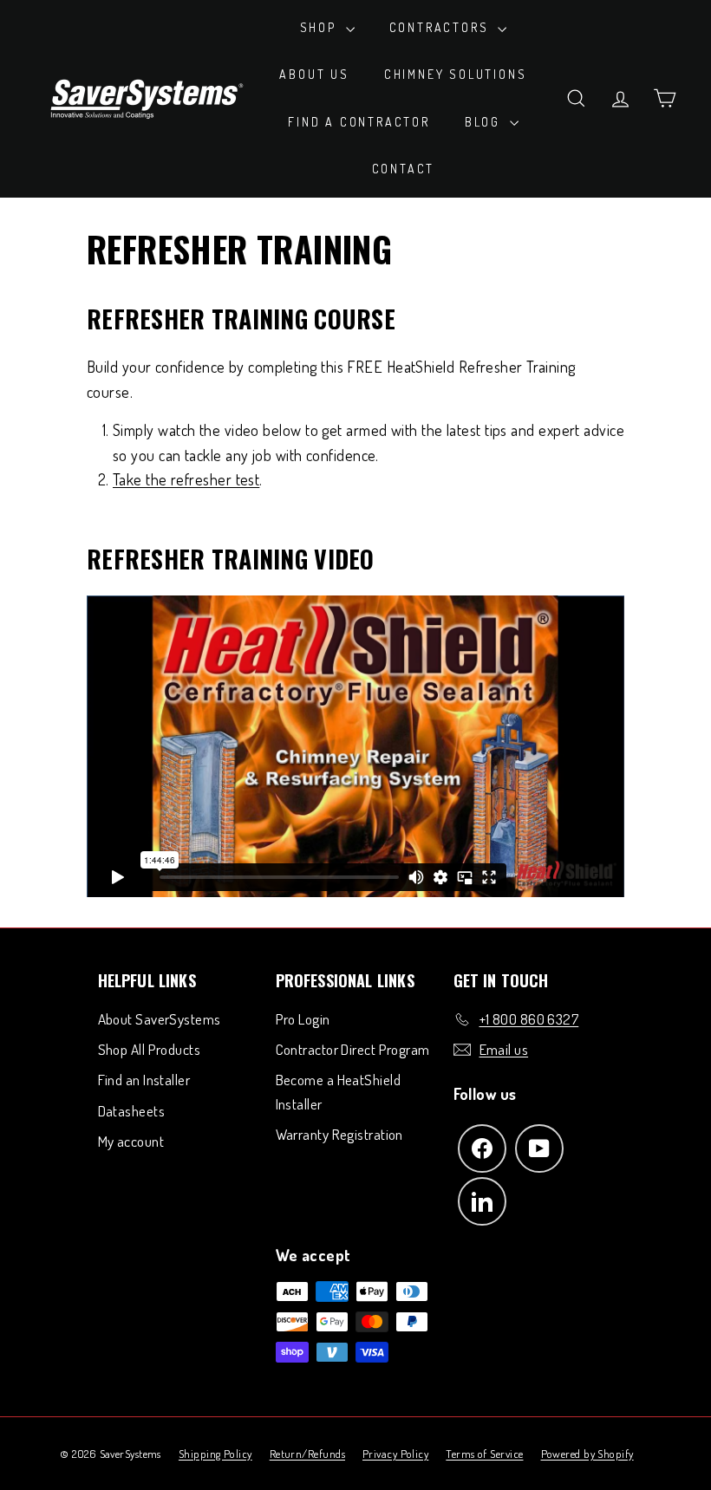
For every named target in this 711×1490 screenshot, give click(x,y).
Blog (485, 121)
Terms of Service (484, 1454)
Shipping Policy (215, 1454)
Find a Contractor (359, 121)
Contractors (441, 27)
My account (131, 1141)
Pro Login (303, 1019)
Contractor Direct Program (353, 1049)
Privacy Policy (395, 1454)
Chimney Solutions (455, 74)
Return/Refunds (307, 1454)
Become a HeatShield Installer (338, 1091)
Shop (321, 27)
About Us (314, 74)
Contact (403, 168)
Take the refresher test (186, 479)
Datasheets (132, 1111)
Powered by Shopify (587, 1454)
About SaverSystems (159, 1019)
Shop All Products (149, 1049)
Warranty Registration (339, 1134)
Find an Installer (144, 1079)
